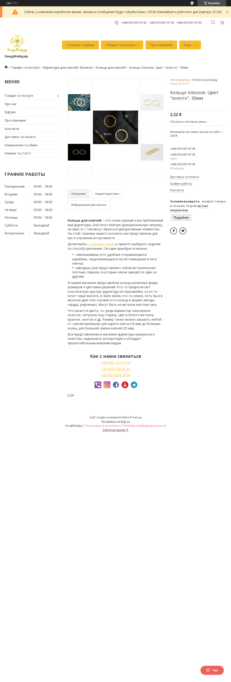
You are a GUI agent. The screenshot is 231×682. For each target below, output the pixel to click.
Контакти (12, 129)
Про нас (11, 104)
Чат (215, 670)
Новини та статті (18, 153)
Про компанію (161, 45)
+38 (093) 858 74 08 (115, 375)
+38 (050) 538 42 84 (115, 369)
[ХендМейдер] (17, 43)
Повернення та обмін (21, 145)
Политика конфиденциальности (144, 426)
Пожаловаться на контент (102, 426)
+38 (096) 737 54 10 (115, 362)
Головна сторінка (80, 45)
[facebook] (173, 230)
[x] (182, 230)
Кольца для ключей (110, 67)
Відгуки (10, 112)
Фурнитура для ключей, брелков (67, 67)
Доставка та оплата (20, 137)
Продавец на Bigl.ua (115, 421)
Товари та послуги (120, 45)
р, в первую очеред (101, 244)
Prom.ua (136, 417)
